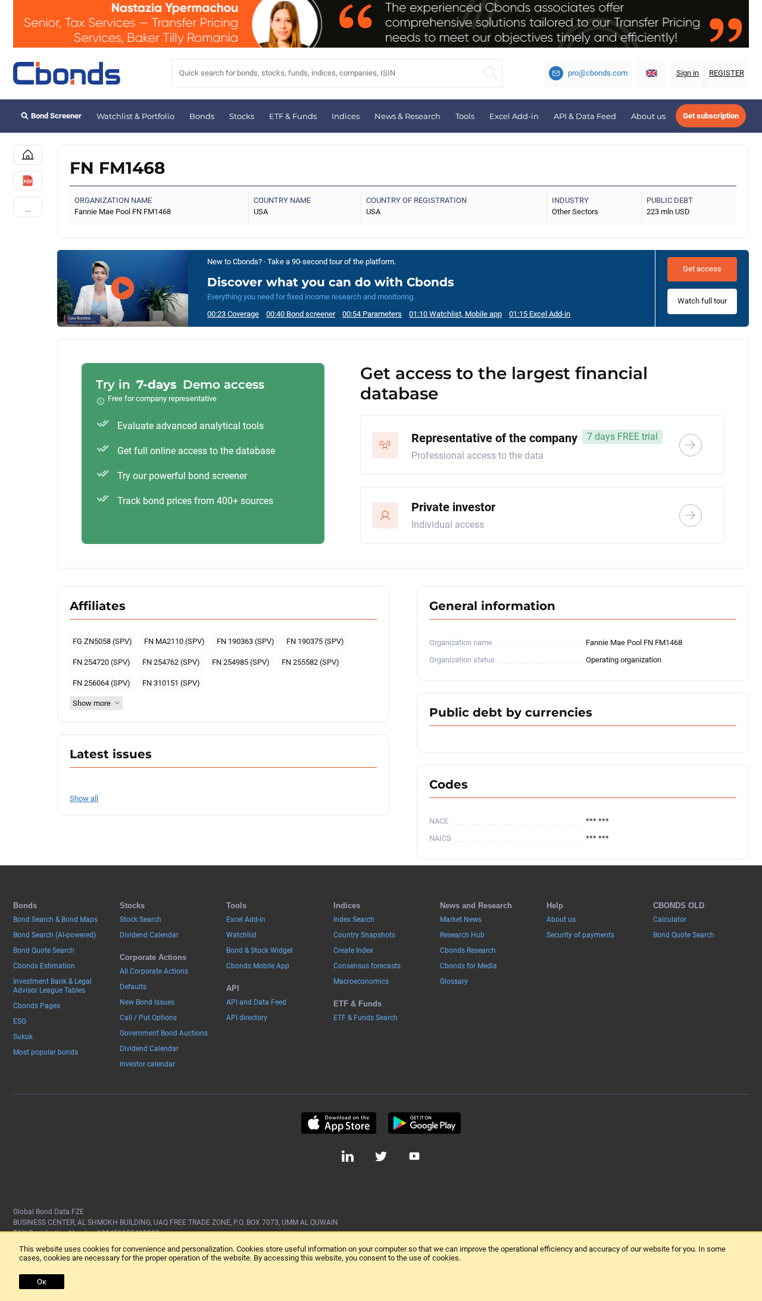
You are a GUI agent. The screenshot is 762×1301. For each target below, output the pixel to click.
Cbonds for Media (468, 966)
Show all (84, 798)
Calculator (669, 919)
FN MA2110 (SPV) (174, 641)
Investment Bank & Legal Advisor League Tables (52, 985)
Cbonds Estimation (44, 966)
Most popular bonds (45, 1052)
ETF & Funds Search (365, 1018)
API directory (246, 1018)
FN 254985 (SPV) (241, 662)
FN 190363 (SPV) (245, 641)
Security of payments (580, 935)
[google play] (424, 1123)
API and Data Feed (256, 1002)
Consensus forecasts (367, 966)
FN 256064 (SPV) (101, 682)
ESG (19, 1021)
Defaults (133, 987)
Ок (41, 1281)
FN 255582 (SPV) (310, 662)
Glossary (454, 981)
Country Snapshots (364, 935)
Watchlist (241, 935)
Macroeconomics (361, 981)
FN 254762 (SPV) (171, 662)
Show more (92, 703)
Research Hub (462, 935)
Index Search (353, 919)
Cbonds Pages (36, 1006)
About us (648, 116)
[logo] (66, 73)
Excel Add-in (514, 116)
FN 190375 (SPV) (315, 641)
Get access (702, 268)
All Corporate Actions (154, 971)
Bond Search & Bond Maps (55, 919)
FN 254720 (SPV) (101, 662)
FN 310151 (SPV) (171, 682)
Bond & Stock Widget (259, 950)
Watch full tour (702, 300)
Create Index (353, 950)
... (27, 209)
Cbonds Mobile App (257, 966)
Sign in (687, 72)
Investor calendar (147, 1064)
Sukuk (23, 1037)
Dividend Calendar (149, 935)
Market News (461, 919)
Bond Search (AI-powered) (54, 935)
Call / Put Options (148, 1018)
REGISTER (726, 72)
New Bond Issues (147, 1002)
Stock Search (140, 919)
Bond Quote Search (43, 950)
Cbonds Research (468, 950)
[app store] (338, 1123)
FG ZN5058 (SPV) (102, 641)
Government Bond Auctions (164, 1033)
